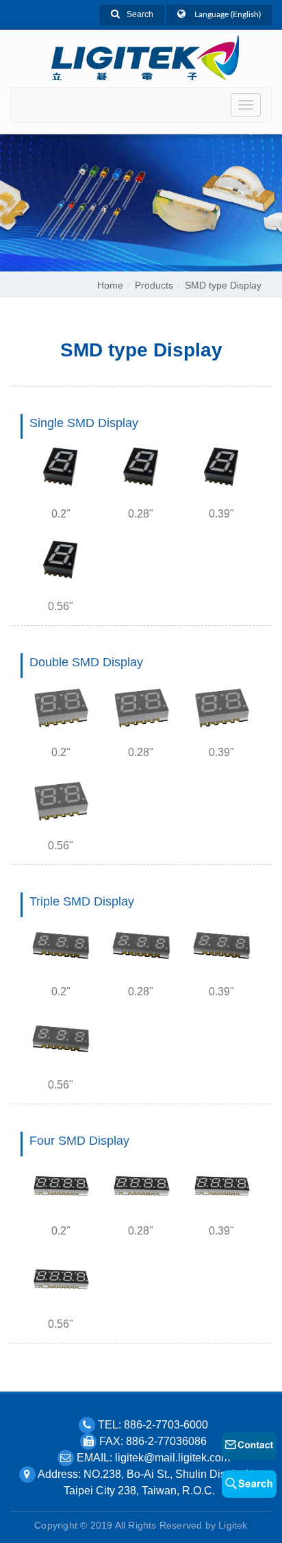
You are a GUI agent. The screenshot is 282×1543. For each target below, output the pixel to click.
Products (154, 285)
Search (140, 14)
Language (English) (226, 14)
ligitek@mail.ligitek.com (172, 1457)
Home (110, 285)
